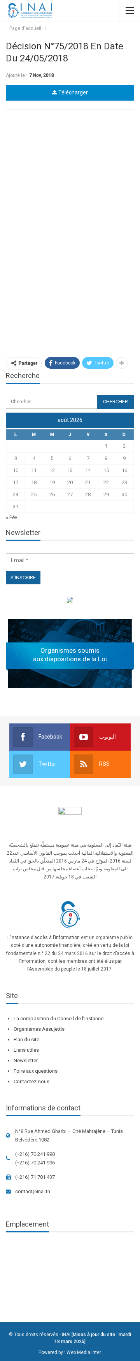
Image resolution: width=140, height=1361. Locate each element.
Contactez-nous (31, 1081)
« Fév (11, 517)
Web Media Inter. (84, 1352)
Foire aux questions (36, 1071)
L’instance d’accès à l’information (43, 937)
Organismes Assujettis (39, 1029)
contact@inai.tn (32, 1191)
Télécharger (72, 92)
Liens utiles (26, 1050)
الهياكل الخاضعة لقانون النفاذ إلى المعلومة (70, 601)
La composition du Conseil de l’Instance (58, 1018)
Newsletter (26, 1060)
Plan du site (26, 1039)
